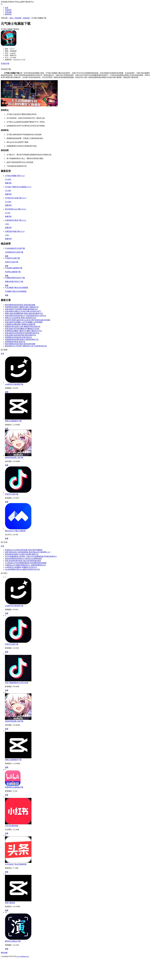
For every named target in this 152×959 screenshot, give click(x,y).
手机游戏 (8, 12)
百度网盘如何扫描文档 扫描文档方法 (18, 337)
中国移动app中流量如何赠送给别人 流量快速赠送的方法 (25, 565)
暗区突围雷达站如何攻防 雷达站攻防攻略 (20, 344)
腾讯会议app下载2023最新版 (15, 531)
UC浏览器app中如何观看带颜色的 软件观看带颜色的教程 (26, 563)
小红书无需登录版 (11, 826)
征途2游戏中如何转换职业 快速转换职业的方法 (22, 333)
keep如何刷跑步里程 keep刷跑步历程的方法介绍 (22, 569)
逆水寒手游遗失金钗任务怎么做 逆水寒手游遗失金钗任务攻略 (27, 320)
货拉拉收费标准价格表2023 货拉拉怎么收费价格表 (23, 558)
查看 (6, 392)
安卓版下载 (5, 63)
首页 (6, 8)
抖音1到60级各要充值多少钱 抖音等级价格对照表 (23, 561)
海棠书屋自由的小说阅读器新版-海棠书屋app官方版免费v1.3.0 (27, 552)
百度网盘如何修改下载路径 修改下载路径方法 (21, 307)
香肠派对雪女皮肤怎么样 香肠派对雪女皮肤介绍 (22, 326)
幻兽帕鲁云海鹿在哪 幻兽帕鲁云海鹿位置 (20, 324)
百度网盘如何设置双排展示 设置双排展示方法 (21, 339)
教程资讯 (8, 14)
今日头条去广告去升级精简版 (15, 864)
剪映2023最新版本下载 (13, 421)
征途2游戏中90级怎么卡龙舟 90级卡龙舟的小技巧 (23, 311)
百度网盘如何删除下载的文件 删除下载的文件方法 (23, 331)
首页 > (12, 18)
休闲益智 (26, 18)
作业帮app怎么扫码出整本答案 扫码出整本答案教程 (23, 550)
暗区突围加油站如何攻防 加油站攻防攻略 (20, 305)
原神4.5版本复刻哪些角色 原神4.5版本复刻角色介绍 (24, 313)
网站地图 (4, 953)
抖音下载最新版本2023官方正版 (16, 683)
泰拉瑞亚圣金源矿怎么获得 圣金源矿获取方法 (21, 554)
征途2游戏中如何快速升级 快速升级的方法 (20, 335)
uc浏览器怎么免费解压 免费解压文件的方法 (21, 567)
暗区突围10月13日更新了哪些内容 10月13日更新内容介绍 (26, 346)
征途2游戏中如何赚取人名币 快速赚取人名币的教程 (24, 322)
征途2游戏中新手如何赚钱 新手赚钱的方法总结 (22, 329)
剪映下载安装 (10, 903)
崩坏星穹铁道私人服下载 (14, 457)
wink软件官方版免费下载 (14, 384)
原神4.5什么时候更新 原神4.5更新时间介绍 (20, 318)
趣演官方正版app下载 (13, 941)
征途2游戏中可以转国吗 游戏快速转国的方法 (21, 309)
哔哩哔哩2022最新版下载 (14, 787)
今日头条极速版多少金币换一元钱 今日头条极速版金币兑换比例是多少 (31, 556)
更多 (2, 353)
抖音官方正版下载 (11, 494)
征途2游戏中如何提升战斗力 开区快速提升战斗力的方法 (25, 316)
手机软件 (8, 10)
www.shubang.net (22, 956)
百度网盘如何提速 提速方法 (15, 342)
